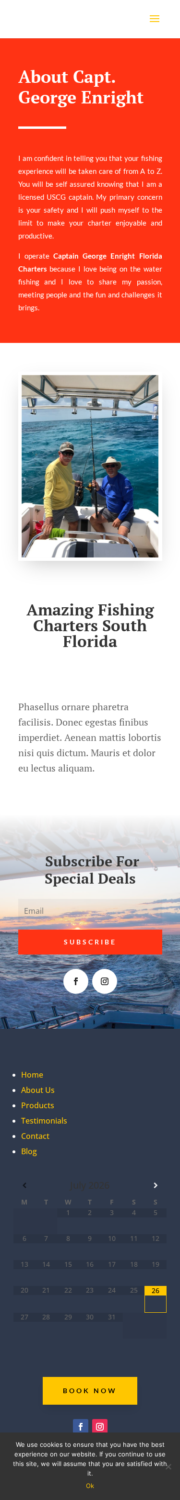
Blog (29, 1151)
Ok (90, 1485)
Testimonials (44, 1120)
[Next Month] (155, 1185)
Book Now (90, 1390)
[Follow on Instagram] (104, 981)
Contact (35, 1136)
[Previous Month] (24, 1185)
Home (32, 1074)
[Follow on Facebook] (75, 981)
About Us (38, 1090)
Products (37, 1105)
